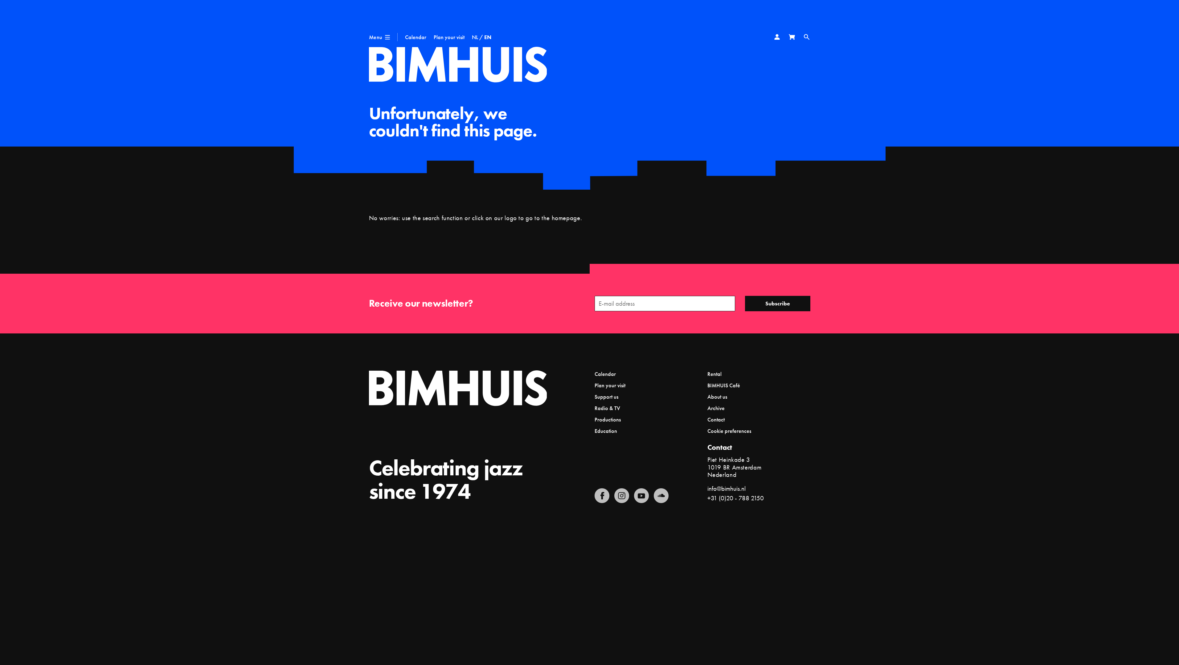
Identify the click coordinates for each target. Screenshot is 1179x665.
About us (717, 396)
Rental (714, 373)
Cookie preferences (729, 431)
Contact (716, 419)
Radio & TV (607, 408)
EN (487, 37)
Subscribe (777, 303)
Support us (606, 396)
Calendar (415, 37)
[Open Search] (806, 37)
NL (475, 37)
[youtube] (641, 495)
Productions (608, 419)
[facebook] (602, 495)
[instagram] (621, 495)
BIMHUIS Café (723, 385)
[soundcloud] (661, 495)
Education (606, 430)
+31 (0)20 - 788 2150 (735, 498)
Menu (376, 37)
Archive (716, 408)
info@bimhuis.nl (726, 488)
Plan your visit (449, 37)
